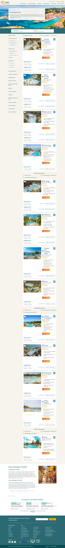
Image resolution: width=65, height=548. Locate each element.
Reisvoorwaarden (24, 530)
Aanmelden (52, 519)
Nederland (11, 533)
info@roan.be (30, 546)
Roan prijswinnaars (36, 531)
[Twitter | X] (15, 542)
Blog (22, 537)
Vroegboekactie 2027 (49, 530)
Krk (29, 483)
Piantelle (34, 537)
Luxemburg (11, 535)
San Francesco (48, 528)
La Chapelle (35, 534)
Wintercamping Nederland (50, 531)
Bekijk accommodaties (50, 63)
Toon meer (11, 57)
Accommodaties (46, 3)
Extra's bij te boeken (25, 534)
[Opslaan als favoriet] (25, 39)
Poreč (32, 490)
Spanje (10, 531)
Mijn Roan (59, 1)
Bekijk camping (46, 57)
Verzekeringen (35, 527)
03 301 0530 (25, 546)
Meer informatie (12, 495)
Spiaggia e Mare (48, 527)
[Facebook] (10, 542)
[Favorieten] (54, 1)
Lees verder (12, 18)
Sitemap (47, 546)
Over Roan (23, 527)
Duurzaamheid (24, 528)
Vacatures (35, 530)
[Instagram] (12, 542)
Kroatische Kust (11, 483)
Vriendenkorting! (48, 533)
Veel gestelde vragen (25, 531)
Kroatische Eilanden (22, 483)
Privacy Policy (35, 528)
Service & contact (61, 3)
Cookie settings (53, 546)
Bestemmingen (23, 3)
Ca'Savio (34, 535)
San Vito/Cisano (36, 533)
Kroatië (10, 473)
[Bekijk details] (31, 61)
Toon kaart (54, 35)
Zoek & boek (54, 3)
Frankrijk (10, 527)
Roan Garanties (24, 533)
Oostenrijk (10, 534)
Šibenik (12, 495)
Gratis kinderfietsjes (24, 535)
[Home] (10, 9)
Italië (9, 528)
